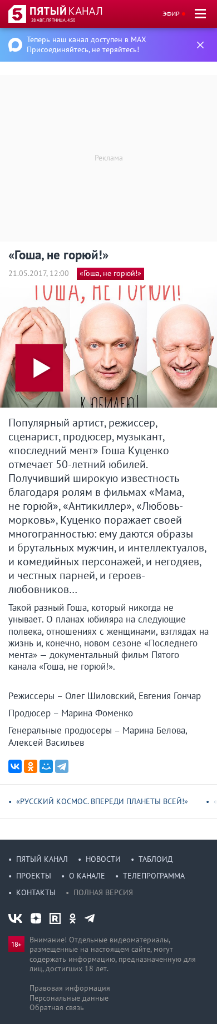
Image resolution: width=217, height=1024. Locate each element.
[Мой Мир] (46, 766)
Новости (103, 859)
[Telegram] (61, 766)
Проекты (33, 876)
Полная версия (103, 892)
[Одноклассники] (30, 766)
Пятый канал (42, 859)
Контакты (36, 892)
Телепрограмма (154, 876)
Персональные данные (68, 998)
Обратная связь (56, 1007)
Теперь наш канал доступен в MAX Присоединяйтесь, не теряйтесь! (86, 44)
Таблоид (155, 859)
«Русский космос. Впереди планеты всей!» (102, 801)
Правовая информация (69, 988)
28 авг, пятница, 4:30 (53, 20)
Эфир (171, 13)
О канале (87, 876)
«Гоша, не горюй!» (110, 273)
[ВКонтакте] (15, 766)
